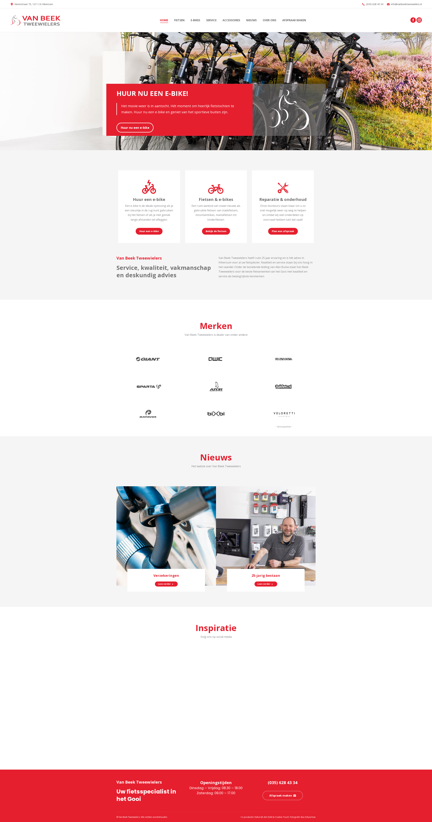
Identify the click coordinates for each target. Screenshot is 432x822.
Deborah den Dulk (263, 817)
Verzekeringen (166, 575)
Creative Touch (282, 817)
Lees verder (164, 583)
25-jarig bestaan (266, 575)
